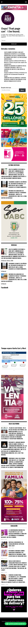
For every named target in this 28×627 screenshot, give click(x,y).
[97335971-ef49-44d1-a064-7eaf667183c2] (14, 9)
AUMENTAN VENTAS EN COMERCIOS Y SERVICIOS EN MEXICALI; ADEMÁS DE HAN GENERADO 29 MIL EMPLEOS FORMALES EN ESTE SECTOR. (15, 79)
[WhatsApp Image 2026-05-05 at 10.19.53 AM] (14, 160)
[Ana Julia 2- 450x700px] (14, 240)
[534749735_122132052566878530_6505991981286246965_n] (14, 612)
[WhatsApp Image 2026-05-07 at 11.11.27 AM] (14, 126)
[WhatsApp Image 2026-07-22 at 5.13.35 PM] (12, 419)
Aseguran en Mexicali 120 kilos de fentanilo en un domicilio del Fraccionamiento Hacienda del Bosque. (15, 74)
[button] (16, 623)
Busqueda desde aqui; (6, 87)
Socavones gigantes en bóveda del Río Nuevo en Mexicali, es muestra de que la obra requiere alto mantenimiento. (15, 62)
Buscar (22, 90)
